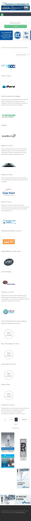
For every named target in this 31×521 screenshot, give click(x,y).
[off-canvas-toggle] (2, 15)
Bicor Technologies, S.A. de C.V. (10, 343)
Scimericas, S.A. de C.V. (8, 405)
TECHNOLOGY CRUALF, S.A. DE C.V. (11, 231)
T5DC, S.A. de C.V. (6, 76)
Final (15, 424)
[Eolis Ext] (23, 449)
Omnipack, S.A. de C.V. (7, 292)
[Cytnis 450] (7, 442)
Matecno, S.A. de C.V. (7, 145)
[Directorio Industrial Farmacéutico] (15, 4)
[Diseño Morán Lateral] (7, 461)
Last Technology (6, 271)
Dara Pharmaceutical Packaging (10, 96)
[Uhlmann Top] (15, 499)
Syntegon (4, 125)
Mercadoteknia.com (20, 512)
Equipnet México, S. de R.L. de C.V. (11, 251)
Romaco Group (5, 384)
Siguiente (24, 419)
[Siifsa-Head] (15, 8)
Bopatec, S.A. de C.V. (7, 174)
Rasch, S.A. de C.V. (6, 202)
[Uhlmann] (23, 478)
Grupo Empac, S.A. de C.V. (8, 364)
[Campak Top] (15, 35)
